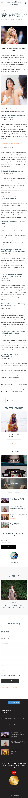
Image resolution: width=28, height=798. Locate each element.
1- (13, 116)
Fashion (3, 10)
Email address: (4, 540)
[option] (14, 596)
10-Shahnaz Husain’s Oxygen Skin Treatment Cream (12, 355)
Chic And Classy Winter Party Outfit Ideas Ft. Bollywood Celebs (14, 606)
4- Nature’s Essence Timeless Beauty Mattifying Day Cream (13, 198)
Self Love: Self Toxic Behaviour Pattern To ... (18, 507)
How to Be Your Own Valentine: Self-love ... (17, 499)
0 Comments (20, 19)
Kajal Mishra (14, 434)
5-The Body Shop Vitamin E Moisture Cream (13, 222)
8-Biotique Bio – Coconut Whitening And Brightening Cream (13, 304)
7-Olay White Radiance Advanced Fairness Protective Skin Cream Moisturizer (12, 276)
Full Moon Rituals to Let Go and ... (18, 750)
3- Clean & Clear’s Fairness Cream (12, 171)
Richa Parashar (12, 19)
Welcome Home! (14, 2)
